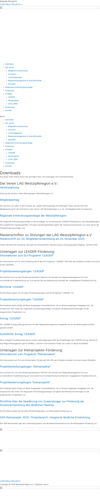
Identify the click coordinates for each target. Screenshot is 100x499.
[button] (50, 116)
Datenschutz (5, 474)
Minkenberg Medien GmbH (60, 484)
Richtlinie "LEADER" (12, 286)
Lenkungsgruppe (15, 77)
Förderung (9, 91)
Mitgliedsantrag (9, 199)
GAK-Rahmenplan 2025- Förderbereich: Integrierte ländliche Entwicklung (45, 417)
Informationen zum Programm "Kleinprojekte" (27, 354)
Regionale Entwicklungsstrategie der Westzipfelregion (33, 215)
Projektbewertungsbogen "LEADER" (22, 299)
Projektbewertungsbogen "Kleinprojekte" (25, 382)
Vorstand (11, 74)
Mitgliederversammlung (18, 71)
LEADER (11, 97)
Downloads (10, 107)
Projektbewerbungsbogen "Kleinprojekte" (25, 366)
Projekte (8, 94)
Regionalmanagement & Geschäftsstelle (25, 81)
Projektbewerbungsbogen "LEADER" (22, 271)
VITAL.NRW (13, 104)
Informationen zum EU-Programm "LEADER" (27, 255)
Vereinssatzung (9, 187)
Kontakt (8, 110)
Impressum (5, 471)
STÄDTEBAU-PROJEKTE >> (11, 4)
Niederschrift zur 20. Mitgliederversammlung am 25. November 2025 (42, 238)
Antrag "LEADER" (10, 318)
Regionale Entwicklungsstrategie (18, 87)
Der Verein (9, 67)
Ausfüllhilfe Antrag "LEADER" (18, 334)
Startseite (9, 64)
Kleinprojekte (13, 100)
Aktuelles (12, 84)
